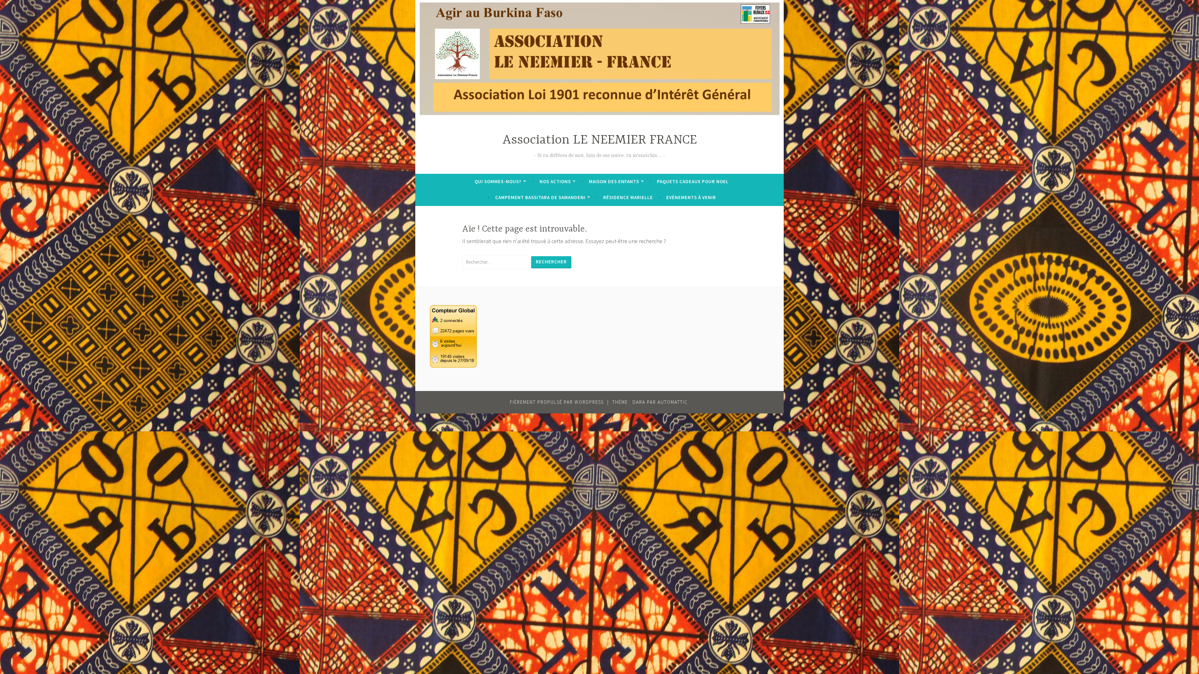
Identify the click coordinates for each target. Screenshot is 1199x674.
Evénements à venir (691, 197)
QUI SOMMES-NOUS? (498, 181)
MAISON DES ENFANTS (614, 181)
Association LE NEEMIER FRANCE (599, 140)
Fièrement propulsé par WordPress (557, 402)
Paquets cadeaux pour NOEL (693, 181)
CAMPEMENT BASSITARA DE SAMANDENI (540, 197)
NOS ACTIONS (555, 181)
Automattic (673, 402)
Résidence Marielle (628, 197)
